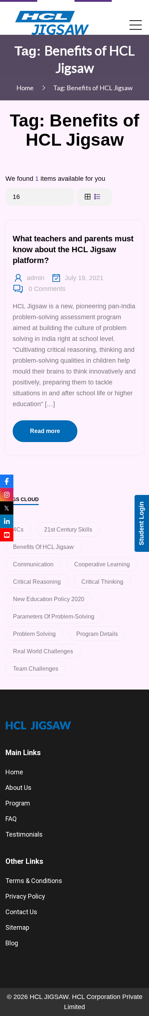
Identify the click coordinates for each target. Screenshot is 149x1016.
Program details (97, 634)
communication (33, 564)
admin (35, 278)
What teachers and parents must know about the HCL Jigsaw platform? (73, 249)
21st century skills (68, 529)
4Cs (18, 529)
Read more (45, 431)
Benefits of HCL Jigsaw (43, 547)
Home (25, 88)
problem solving (34, 634)
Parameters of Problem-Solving (53, 616)
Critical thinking (102, 582)
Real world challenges (43, 651)
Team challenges (35, 669)
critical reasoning (37, 582)
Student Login (141, 523)
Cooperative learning (102, 564)
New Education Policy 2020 (48, 599)
